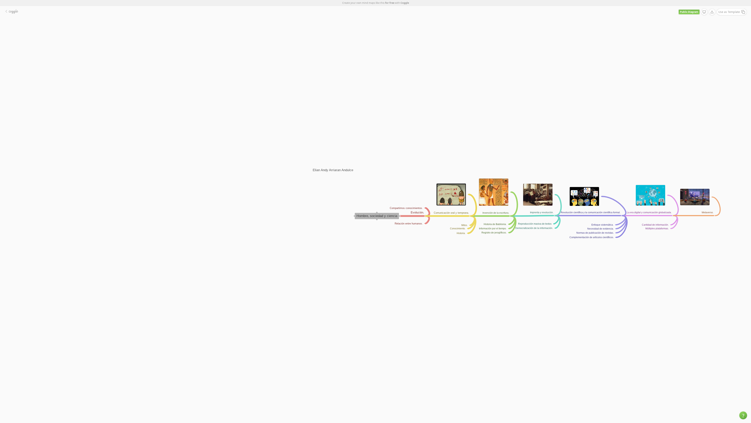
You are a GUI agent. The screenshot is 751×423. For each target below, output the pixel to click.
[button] (743, 415)
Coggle (405, 3)
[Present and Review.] (704, 12)
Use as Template (729, 12)
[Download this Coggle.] (712, 12)
